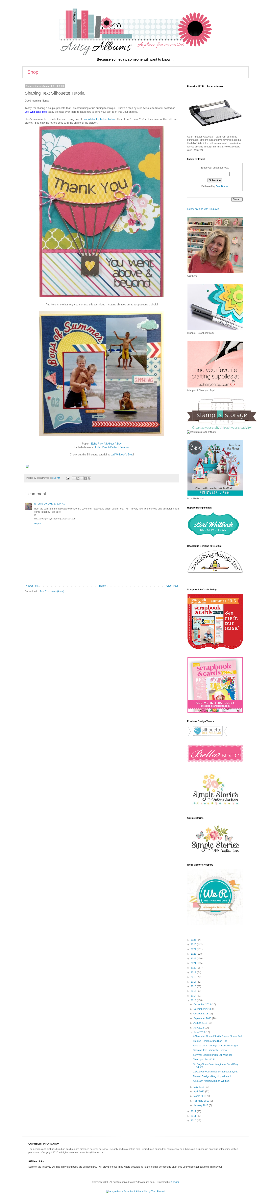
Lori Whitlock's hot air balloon (99, 119)
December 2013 (202, 1004)
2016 (194, 986)
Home (102, 585)
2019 (194, 972)
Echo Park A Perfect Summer (112, 447)
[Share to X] (82, 478)
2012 (194, 1111)
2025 (194, 944)
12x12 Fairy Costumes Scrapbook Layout (215, 1071)
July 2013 (199, 1027)
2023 (194, 953)
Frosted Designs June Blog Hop (210, 1041)
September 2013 (202, 1018)
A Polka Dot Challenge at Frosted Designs (215, 1045)
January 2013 (201, 1105)
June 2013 (199, 1032)
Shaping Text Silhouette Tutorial (210, 1050)
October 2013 (201, 1013)
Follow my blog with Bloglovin (203, 209)
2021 (194, 963)
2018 (194, 977)
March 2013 (200, 1096)
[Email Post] (67, 478)
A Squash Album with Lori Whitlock (211, 1081)
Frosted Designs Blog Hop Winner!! (212, 1076)
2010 (194, 1120)
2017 (194, 981)
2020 (194, 967)
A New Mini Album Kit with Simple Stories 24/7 (217, 1036)
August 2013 (200, 1023)
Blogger (174, 1182)
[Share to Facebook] (85, 478)
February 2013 (201, 1100)
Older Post (172, 585)
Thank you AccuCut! (203, 1059)
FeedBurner (222, 186)
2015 (194, 991)
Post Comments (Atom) (51, 591)
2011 (194, 1116)
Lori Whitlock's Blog (121, 454)
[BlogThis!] (78, 478)
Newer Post (32, 585)
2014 (194, 995)
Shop (32, 72)
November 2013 (202, 1009)
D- (35, 503)
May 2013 (199, 1087)
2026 (194, 940)
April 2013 (199, 1091)
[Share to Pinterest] (89, 478)
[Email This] (74, 478)
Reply (37, 523)
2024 (194, 949)
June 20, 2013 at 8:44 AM (51, 503)
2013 (194, 1000)
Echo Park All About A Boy (106, 443)
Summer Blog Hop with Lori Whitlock (212, 1055)
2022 (194, 958)
